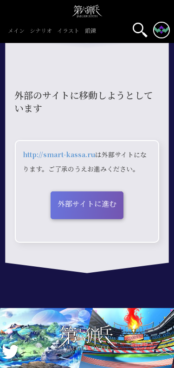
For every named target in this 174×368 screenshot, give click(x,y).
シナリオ (41, 31)
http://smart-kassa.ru (59, 155)
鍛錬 (90, 31)
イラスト (68, 31)
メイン (16, 31)
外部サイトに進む (87, 204)
